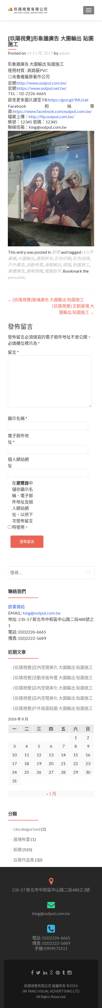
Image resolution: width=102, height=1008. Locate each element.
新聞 (56, 252)
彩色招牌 (81, 258)
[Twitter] (38, 972)
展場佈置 (21, 839)
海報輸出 (52, 264)
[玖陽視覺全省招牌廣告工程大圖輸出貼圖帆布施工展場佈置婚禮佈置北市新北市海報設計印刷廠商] (27, 10)
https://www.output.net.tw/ (41, 88)
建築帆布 (44, 258)
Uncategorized (26, 829)
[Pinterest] (58, 972)
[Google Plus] (51, 972)
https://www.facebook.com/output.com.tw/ (52, 111)
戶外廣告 (16, 264)
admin (64, 52)
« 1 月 (51, 793)
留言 (13, 352)
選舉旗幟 (34, 270)
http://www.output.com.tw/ (42, 82)
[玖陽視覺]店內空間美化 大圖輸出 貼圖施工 (53, 667)
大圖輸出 (26, 258)
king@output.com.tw (41, 612)
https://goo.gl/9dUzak (68, 99)
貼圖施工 (81, 264)
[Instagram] (69, 972)
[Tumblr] (63, 972)
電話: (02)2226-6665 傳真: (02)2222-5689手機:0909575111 (51, 943)
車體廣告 (16, 270)
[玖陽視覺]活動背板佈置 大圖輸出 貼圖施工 (53, 677)
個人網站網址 (18, 462)
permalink (16, 277)
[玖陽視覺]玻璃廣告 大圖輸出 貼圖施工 (46, 299)
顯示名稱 (17, 418)
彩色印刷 (62, 258)
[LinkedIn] (45, 972)
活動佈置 (34, 264)
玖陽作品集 (23, 859)
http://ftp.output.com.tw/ (51, 116)
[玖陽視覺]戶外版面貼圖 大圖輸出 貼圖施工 (53, 708)
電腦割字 (52, 270)
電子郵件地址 (18, 438)
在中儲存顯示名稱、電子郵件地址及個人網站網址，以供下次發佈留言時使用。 (22, 504)
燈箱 (67, 264)
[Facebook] (32, 972)
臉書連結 (16, 606)
